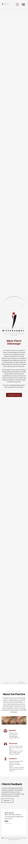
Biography (7, 800)
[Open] (23, 4)
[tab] (9, 839)
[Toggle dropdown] (17, 4)
